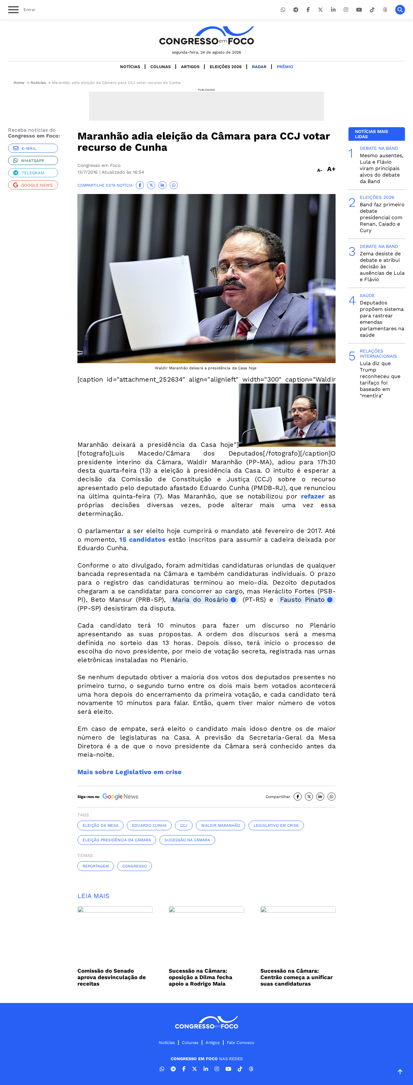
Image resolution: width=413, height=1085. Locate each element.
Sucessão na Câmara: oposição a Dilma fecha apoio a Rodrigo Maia (200, 977)
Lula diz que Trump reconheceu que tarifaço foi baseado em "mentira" (380, 379)
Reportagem (96, 866)
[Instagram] (346, 10)
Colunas (160, 66)
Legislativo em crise (276, 825)
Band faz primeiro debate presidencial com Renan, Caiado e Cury (382, 217)
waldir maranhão (220, 825)
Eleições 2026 (226, 66)
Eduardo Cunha (149, 825)
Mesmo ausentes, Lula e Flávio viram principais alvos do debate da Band (381, 168)
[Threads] (385, 10)
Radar (259, 66)
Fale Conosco (240, 1042)
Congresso (134, 866)
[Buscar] (400, 10)
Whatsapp (32, 160)
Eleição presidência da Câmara (117, 840)
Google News (37, 185)
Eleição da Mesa (100, 825)
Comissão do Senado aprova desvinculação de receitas (111, 977)
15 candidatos (142, 539)
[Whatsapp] (283, 10)
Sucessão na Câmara (187, 840)
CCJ (183, 825)
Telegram (33, 172)
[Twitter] (320, 10)
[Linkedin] (333, 10)
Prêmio (285, 66)
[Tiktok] (372, 10)
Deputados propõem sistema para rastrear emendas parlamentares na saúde (382, 319)
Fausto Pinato (302, 599)
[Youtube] (359, 10)
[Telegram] (295, 10)
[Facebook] (308, 10)
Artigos (190, 66)
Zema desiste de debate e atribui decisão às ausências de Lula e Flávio (382, 266)
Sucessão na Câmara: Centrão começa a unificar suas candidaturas (296, 977)
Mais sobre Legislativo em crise (129, 772)
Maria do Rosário (200, 599)
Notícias (130, 66)
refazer (313, 496)
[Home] (206, 35)
